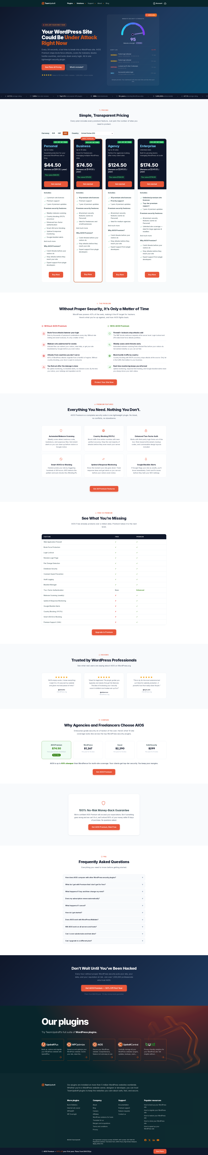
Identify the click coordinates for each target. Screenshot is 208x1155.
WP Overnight (72, 1114)
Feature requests (124, 1111)
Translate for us (98, 1120)
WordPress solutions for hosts (103, 1117)
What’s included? (76, 67)
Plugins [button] (70, 3)
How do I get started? (73, 913)
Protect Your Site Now (104, 382)
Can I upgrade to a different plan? (78, 941)
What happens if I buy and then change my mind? (84, 892)
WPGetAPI (70, 1111)
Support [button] (91, 3)
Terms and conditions (100, 1126)
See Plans (160, 1151)
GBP (59, 133)
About (95, 1105)
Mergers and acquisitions (101, 1123)
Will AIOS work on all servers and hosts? (81, 927)
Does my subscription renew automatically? (82, 899)
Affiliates (96, 1114)
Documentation (123, 1105)
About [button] (100, 3)
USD (65, 133)
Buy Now (56, 275)
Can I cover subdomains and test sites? (80, 934)
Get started (56, 184)
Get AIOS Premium (104, 772)
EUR (53, 133)
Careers (95, 1111)
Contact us (122, 1114)
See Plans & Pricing (53, 67)
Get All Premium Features (104, 489)
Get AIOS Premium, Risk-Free (104, 827)
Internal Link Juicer (73, 1108)
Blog (107, 3)
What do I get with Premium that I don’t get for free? (85, 884)
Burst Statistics (72, 1105)
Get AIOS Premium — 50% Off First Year (104, 988)
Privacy (95, 1129)
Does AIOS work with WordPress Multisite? (81, 920)
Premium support (124, 1108)
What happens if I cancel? (75, 906)
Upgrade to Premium (104, 632)
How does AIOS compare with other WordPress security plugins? (90, 877)
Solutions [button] (80, 3)
